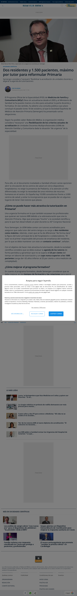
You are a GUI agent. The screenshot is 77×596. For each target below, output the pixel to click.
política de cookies (34, 292)
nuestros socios (29, 284)
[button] (38, 307)
